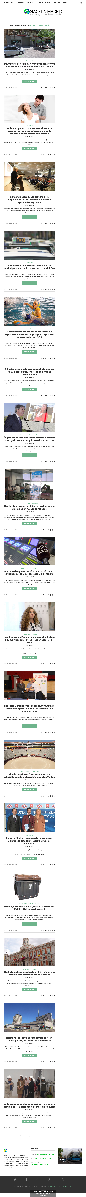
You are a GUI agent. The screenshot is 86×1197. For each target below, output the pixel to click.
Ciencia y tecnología (45, 2)
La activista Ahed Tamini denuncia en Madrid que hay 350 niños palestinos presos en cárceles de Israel (29, 640)
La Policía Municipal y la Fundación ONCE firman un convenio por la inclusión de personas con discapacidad (29, 708)
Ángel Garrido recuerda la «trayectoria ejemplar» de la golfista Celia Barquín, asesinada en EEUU (29, 439)
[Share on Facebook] (41, 87)
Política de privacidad (54, 1186)
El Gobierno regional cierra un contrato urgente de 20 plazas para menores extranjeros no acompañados (29, 372)
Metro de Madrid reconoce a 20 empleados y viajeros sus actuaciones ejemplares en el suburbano (29, 841)
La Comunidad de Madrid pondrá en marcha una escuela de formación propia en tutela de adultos (29, 1105)
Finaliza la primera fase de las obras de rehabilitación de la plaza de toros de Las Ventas (29, 775)
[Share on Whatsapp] (48, 87)
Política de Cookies (66, 1186)
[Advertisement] (71, 34)
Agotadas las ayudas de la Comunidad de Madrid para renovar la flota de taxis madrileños (29, 267)
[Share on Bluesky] (54, 87)
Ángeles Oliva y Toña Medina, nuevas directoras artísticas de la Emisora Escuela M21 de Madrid (29, 572)
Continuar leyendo (29, 81)
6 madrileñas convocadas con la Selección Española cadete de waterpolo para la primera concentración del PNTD (29, 334)
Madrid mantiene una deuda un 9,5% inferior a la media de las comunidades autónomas (29, 973)
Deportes (28, 2)
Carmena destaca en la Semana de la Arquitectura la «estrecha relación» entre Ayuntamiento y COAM (29, 200)
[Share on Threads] (52, 87)
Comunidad (20, 2)
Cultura (34, 2)
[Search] (78, 2)
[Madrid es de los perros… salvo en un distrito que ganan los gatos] (70, 1156)
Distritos (6, 2)
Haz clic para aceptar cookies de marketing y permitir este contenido (43, 1193)
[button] (59, 1156)
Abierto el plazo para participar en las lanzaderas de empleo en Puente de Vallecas (29, 507)
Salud (54, 2)
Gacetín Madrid (29, 69)
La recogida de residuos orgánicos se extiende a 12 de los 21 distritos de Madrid (29, 908)
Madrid (13, 2)
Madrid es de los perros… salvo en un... (70, 1158)
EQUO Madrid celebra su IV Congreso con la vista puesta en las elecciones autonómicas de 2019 (29, 65)
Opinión (65, 2)
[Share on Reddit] (46, 87)
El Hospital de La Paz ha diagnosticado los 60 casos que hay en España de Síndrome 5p (29, 1039)
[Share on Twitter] (43, 87)
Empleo (60, 2)
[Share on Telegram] (50, 87)
